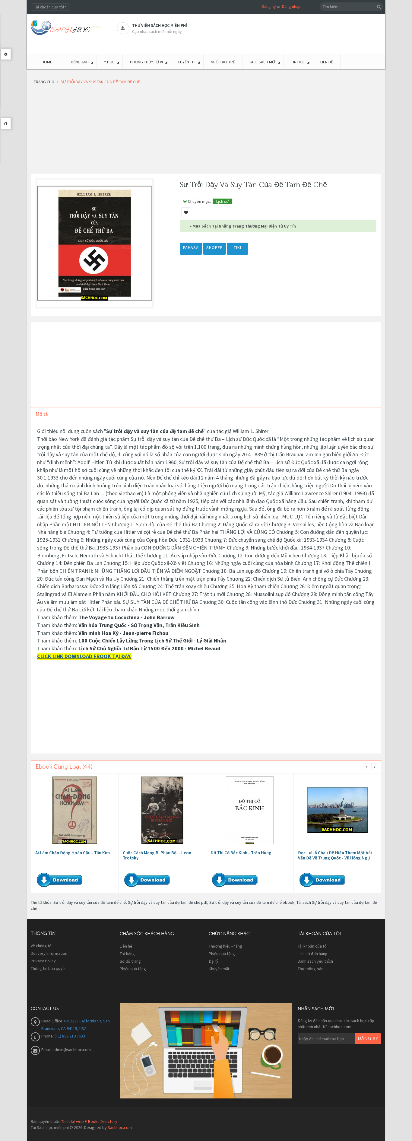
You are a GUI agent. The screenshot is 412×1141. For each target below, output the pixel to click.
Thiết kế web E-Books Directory (89, 1121)
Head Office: (52, 1021)
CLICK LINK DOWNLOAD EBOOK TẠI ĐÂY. (84, 656)
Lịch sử (222, 201)
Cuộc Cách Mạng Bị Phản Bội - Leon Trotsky (157, 855)
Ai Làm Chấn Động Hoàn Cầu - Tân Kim (72, 852)
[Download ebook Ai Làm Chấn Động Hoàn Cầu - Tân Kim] (74, 810)
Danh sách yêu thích (315, 961)
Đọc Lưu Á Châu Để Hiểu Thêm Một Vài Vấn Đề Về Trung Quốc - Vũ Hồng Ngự (335, 855)
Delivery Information (49, 953)
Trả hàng (127, 953)
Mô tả (42, 414)
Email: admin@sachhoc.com (66, 1049)
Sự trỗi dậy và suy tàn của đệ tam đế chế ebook (251, 902)
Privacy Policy (43, 961)
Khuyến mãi (219, 968)
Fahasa (191, 247)
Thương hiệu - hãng (225, 946)
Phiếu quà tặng (133, 968)
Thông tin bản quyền (49, 968)
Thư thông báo (311, 968)
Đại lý (213, 961)
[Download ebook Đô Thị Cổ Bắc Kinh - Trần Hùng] (249, 810)
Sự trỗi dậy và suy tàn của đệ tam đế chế (89, 902)
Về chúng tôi (41, 945)
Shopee (214, 247)
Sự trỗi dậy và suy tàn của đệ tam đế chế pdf (167, 902)
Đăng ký (268, 6)
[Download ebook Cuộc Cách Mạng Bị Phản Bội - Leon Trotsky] (162, 810)
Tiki (237, 247)
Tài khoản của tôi (313, 946)
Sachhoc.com (120, 1127)
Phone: (48, 1036)
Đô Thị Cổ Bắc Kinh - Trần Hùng (241, 852)
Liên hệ (126, 946)
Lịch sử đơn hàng (313, 953)
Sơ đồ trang (130, 961)
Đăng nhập (291, 6)
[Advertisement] (206, 131)
